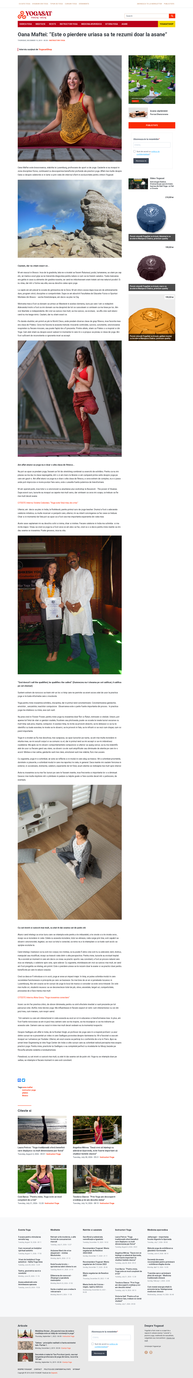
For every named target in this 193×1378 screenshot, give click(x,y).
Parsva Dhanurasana (159, 114)
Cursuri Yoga (71, 4)
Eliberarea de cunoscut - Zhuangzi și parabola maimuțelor (61, 1277)
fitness (25, 1096)
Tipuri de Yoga (56, 4)
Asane (124, 24)
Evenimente (84, 4)
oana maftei (27, 1087)
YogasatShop (45, 49)
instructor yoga (29, 1090)
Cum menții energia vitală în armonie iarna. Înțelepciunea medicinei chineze (159, 1289)
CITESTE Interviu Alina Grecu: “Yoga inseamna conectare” (44, 997)
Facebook (146, 1352)
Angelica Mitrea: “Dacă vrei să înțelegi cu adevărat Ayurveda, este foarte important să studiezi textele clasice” (95, 1150)
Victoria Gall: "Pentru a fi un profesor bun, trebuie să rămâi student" (128, 1298)
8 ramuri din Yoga (40, 4)
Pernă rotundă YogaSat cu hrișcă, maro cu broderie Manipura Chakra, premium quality (149, 287)
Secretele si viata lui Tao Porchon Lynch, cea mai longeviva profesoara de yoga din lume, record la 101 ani (56, 1356)
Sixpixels (54, 1373)
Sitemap (76, 1369)
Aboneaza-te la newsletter (149, 4)
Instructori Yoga (68, 24)
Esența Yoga (26, 24)
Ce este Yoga (24, 4)
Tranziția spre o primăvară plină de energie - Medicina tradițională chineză (159, 1275)
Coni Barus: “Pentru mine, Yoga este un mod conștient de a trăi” (128, 1271)
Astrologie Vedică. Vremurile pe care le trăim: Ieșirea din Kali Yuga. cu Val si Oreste (162, 185)
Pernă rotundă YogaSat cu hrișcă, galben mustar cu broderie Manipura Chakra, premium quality (151, 337)
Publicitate (169, 4)
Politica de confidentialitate (57, 1369)
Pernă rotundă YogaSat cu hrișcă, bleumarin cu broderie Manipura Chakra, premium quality (150, 237)
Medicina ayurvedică (91, 24)
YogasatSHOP (166, 24)
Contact (38, 1369)
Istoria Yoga (111, 24)
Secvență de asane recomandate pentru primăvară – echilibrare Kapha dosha (161, 1261)
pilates (25, 1093)
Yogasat (68, 15)
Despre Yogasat (25, 1369)
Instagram (150, 1352)
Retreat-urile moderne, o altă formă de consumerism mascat (63, 1239)
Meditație (40, 24)
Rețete (52, 24)
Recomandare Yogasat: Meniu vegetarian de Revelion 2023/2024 (96, 1250)
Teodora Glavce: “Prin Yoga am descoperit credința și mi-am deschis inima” (128, 1285)
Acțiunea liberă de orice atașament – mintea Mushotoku (61, 1253)
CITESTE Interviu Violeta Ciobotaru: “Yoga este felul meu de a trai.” (48, 503)
